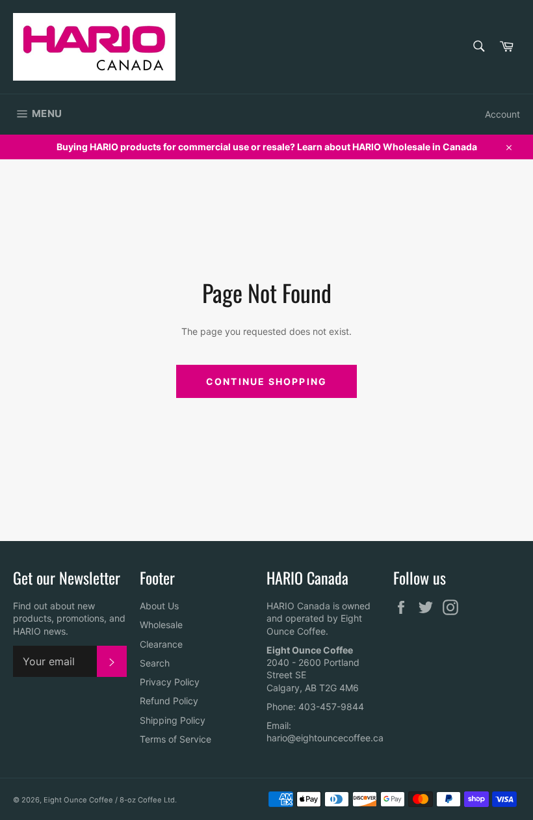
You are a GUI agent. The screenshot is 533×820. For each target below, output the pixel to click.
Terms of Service (175, 739)
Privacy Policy (170, 681)
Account (502, 114)
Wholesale (161, 624)
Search (155, 662)
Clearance (161, 644)
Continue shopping (266, 381)
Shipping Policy (172, 720)
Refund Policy (169, 700)
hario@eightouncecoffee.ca (325, 737)
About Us (159, 605)
